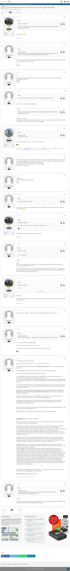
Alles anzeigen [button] (40, 291)
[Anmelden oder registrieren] (64, 1)
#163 (65, 329)
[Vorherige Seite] (2, 12)
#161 (65, 278)
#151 (65, 16)
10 (8, 12)
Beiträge (5, 34)
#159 (65, 215)
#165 (65, 483)
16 (16, 12)
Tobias (28, 522)
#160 (65, 243)
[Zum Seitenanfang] (68, 569)
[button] (68, 1)
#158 (65, 194)
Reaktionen (6, 33)
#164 (65, 358)
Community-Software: (35, 569)
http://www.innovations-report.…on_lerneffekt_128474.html (30, 141)
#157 (65, 175)
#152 (65, 45)
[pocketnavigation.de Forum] (5, 1)
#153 (65, 72)
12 (12, 12)
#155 (65, 128)
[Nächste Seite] (19, 12)
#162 (65, 310)
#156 (65, 156)
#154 (65, 91)
